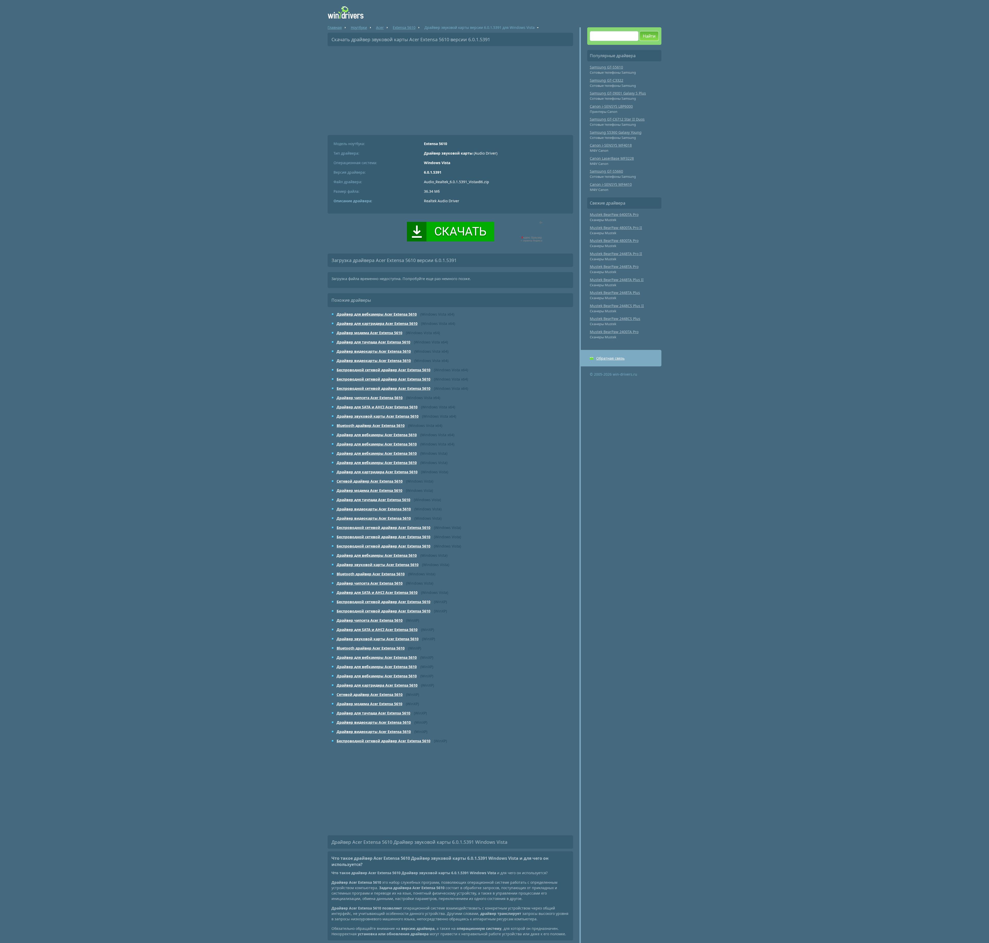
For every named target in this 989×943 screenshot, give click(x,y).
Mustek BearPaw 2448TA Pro (614, 266)
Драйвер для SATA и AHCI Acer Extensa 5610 (377, 407)
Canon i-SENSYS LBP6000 (611, 106)
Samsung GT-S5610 (606, 67)
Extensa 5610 (404, 27)
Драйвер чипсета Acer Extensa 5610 (370, 397)
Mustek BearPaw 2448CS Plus (615, 318)
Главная (335, 27)
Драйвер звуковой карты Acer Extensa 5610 (378, 416)
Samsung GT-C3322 (606, 80)
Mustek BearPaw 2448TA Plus (615, 292)
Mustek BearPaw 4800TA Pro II (616, 227)
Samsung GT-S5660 (606, 171)
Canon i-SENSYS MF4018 (611, 145)
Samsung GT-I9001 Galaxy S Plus (618, 93)
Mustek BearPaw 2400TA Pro (614, 331)
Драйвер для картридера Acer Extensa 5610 (377, 323)
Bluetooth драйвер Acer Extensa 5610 (371, 425)
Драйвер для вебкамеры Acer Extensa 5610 (377, 314)
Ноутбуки (359, 27)
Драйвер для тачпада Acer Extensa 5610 (373, 342)
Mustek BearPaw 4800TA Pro (614, 240)
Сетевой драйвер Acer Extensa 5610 (370, 481)
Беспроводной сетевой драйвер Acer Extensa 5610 (383, 369)
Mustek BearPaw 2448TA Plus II (617, 279)
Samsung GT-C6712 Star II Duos (617, 119)
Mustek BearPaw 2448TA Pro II (616, 253)
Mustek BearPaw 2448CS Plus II (617, 305)
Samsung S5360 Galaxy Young (616, 132)
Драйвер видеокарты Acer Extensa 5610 (374, 351)
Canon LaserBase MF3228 (612, 158)
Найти (649, 36)
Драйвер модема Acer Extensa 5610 (369, 332)
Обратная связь (610, 358)
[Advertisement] (450, 89)
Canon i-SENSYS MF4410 (611, 184)
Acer (380, 27)
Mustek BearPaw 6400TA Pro (614, 214)
